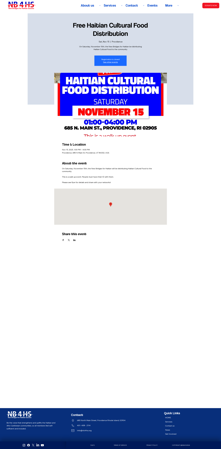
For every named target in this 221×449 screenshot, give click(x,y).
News (167, 430)
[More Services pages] (121, 5)
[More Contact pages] (143, 5)
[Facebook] (28, 445)
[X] (33, 445)
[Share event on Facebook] (63, 240)
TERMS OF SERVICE (120, 445)
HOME (168, 417)
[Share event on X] (69, 240)
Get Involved (170, 434)
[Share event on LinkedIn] (74, 240)
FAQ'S (92, 445)
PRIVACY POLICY (152, 445)
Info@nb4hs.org (84, 430)
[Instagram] (24, 445)
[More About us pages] (99, 5)
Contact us (169, 426)
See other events (110, 62)
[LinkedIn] (37, 445)
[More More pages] (178, 5)
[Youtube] (42, 445)
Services (168, 422)
